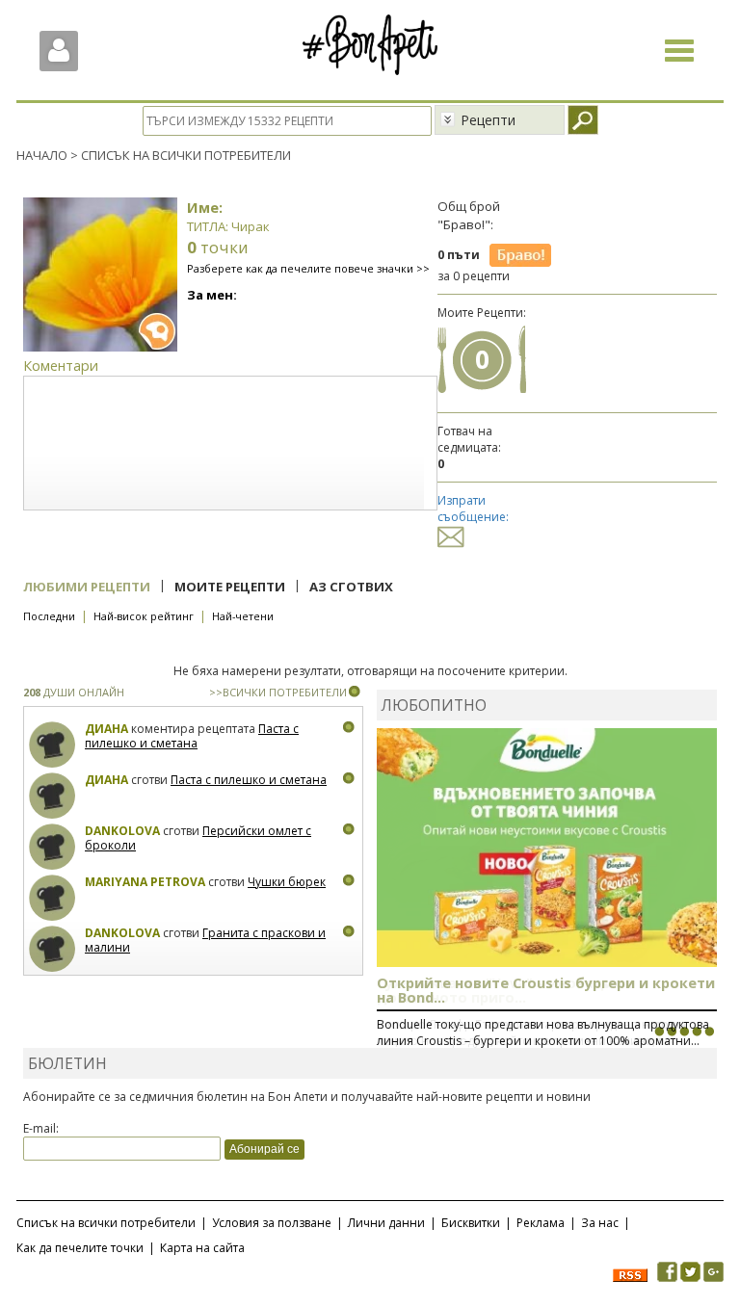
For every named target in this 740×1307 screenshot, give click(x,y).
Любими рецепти (86, 586)
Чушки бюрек (287, 882)
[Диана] (52, 745)
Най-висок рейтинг (143, 616)
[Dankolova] (52, 847)
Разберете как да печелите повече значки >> (308, 268)
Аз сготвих (351, 586)
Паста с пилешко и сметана (192, 736)
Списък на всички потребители (106, 1223)
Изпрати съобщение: (473, 508)
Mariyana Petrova (145, 882)
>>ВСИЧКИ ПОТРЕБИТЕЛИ (278, 692)
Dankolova (122, 831)
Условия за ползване (271, 1223)
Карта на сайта (202, 1248)
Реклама (540, 1223)
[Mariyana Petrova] (52, 898)
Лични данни (386, 1223)
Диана (106, 728)
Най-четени (243, 616)
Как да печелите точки (80, 1248)
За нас (600, 1223)
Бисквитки (470, 1223)
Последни (49, 616)
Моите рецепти (229, 586)
